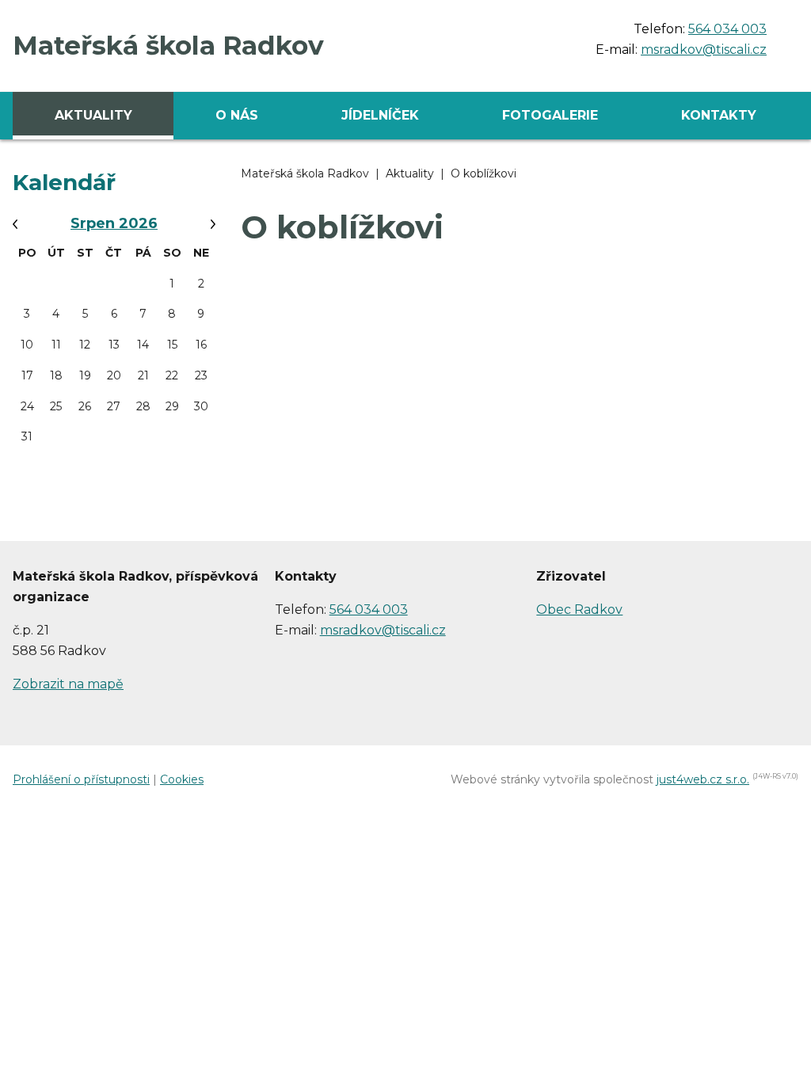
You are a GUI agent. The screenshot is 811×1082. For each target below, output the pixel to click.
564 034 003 (727, 28)
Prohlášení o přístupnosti (81, 779)
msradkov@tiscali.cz (704, 49)
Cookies (182, 779)
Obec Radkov (579, 609)
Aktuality (410, 173)
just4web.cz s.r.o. (703, 779)
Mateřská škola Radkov (305, 173)
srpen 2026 (114, 223)
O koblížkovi (483, 173)
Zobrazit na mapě (68, 683)
